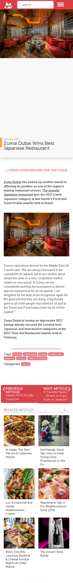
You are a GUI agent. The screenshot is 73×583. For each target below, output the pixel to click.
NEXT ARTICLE (55, 388)
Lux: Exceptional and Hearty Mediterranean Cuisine (19, 508)
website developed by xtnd (36, 581)
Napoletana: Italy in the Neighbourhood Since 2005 (53, 506)
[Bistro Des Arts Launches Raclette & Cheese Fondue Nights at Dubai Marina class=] (19, 532)
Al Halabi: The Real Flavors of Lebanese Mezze (19, 453)
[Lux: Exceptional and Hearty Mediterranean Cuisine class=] (19, 483)
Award (21, 358)
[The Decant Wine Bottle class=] (53, 532)
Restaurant (56, 354)
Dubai (17, 354)
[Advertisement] (36, 96)
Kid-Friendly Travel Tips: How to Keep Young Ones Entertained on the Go (52, 457)
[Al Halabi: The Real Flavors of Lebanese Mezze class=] (19, 430)
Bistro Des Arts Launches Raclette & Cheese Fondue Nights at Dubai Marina (18, 559)
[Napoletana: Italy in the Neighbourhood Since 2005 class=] (53, 483)
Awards (9, 358)
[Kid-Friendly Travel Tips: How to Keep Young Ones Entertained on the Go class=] (53, 430)
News (42, 354)
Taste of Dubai (37, 358)
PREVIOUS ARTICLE (14, 390)
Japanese (30, 354)
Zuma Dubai (12, 182)
